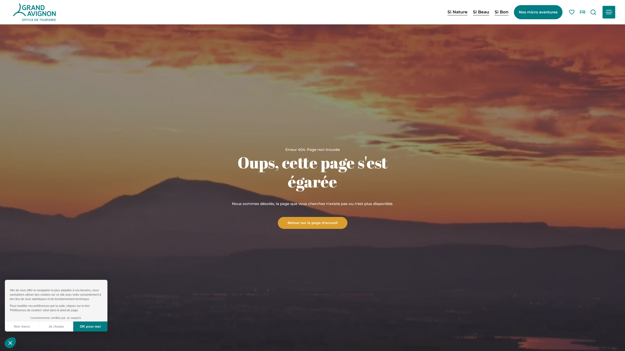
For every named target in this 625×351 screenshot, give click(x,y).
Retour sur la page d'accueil (313, 222)
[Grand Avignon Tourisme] (34, 12)
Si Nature (458, 12)
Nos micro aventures (538, 12)
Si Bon (502, 12)
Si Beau (481, 12)
